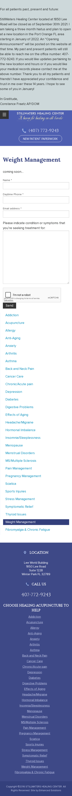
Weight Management (20, 522)
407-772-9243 (36, 594)
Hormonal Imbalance (20, 430)
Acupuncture (14, 323)
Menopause (14, 445)
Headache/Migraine (19, 422)
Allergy (10, 330)
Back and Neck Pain (19, 369)
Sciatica (10, 484)
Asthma (11, 361)
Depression (13, 392)
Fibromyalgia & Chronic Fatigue (27, 530)
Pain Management (18, 468)
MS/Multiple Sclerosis (20, 461)
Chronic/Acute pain (19, 384)
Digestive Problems (19, 407)
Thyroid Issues (15, 514)
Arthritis (11, 353)
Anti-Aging (12, 338)
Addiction (12, 315)
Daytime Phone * (13, 194)
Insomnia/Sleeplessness (23, 438)
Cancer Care (14, 376)
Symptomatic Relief (19, 507)
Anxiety (10, 346)
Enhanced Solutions (50, 790)
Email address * (12, 208)
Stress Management (20, 499)
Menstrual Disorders (20, 453)
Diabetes (11, 399)
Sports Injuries (15, 491)
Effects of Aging (16, 415)
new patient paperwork (40, 139)
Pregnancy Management (23, 476)
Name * (7, 180)
